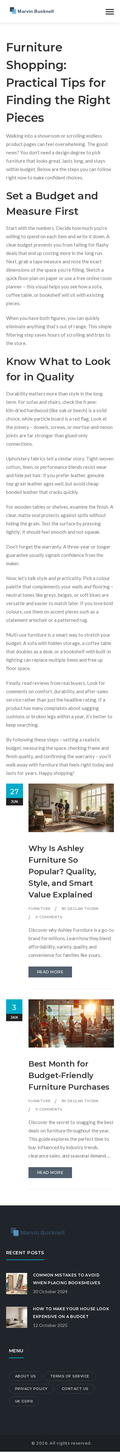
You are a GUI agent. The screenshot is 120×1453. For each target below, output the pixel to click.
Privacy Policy (31, 1388)
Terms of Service (69, 1376)
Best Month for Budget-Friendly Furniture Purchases (68, 1075)
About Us (25, 1376)
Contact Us (75, 1388)
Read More (50, 971)
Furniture (39, 908)
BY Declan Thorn (80, 908)
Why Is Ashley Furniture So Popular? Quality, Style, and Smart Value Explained (62, 871)
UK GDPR (24, 1401)
